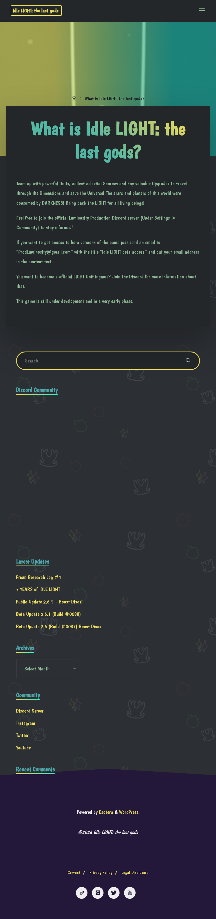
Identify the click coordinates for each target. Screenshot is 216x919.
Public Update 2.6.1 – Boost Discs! (49, 601)
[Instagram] (98, 892)
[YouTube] (130, 892)
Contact (74, 872)
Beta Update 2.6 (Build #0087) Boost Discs (58, 626)
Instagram (25, 723)
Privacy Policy (100, 872)
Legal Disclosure (135, 872)
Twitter (22, 735)
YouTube (23, 747)
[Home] (74, 98)
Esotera (105, 812)
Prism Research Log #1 (38, 577)
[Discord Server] (81, 892)
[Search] (188, 361)
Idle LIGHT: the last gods (35, 10)
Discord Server (30, 711)
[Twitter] (114, 892)
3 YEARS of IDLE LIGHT (38, 589)
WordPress (128, 812)
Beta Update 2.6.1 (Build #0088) (48, 614)
